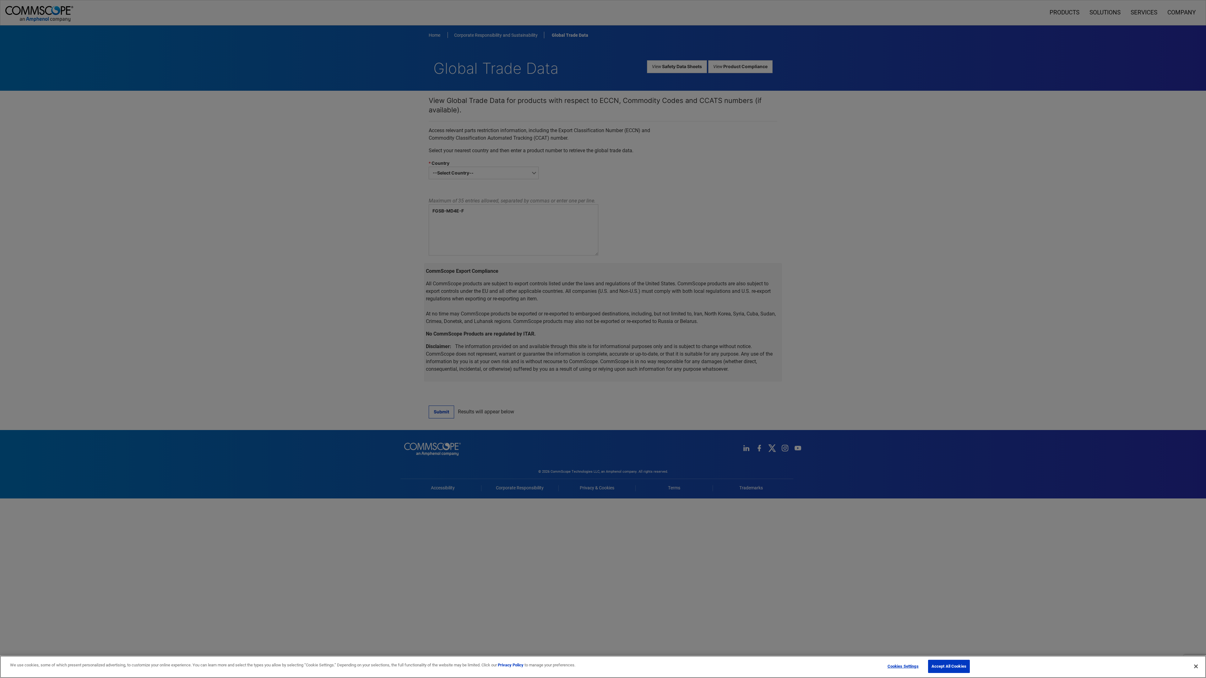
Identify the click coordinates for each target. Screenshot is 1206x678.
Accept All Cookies (949, 666)
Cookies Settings (903, 666)
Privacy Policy (511, 665)
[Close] (1196, 666)
